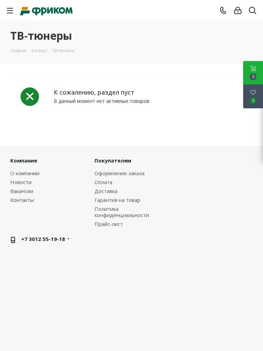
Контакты (22, 199)
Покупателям (113, 160)
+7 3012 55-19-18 (43, 238)
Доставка (106, 190)
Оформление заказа (120, 173)
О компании (24, 173)
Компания (23, 160)
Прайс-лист (109, 223)
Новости (21, 182)
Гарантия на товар (117, 199)
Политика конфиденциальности (122, 211)
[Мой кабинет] (237, 10)
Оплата (103, 182)
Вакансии (21, 190)
